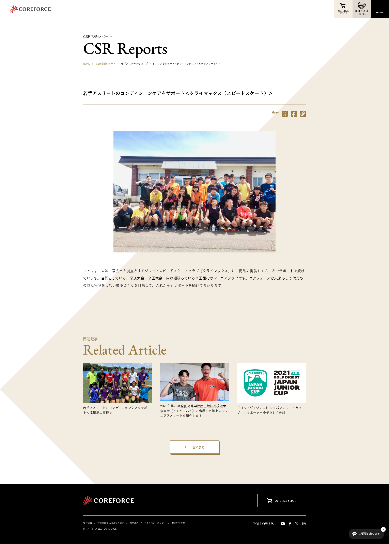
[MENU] (380, 7)
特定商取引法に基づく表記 (110, 523)
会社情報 (87, 523)
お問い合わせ (178, 523)
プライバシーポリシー (155, 523)
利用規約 (134, 523)
